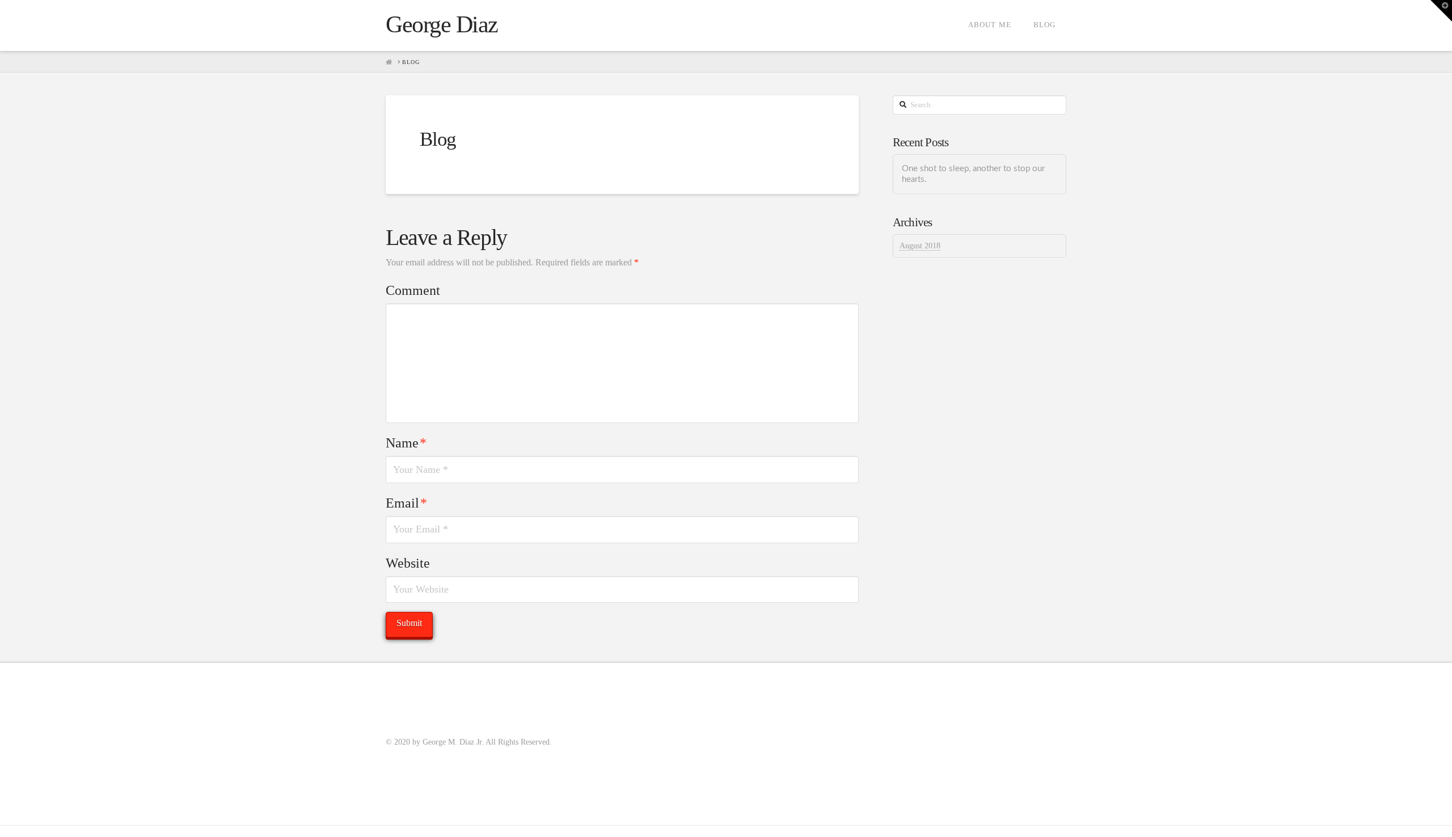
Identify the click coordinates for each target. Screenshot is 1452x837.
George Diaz (442, 24)
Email (406, 503)
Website (408, 563)
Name (406, 443)
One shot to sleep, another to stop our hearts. (973, 174)
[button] (1441, 11)
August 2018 (920, 246)
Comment (413, 290)
